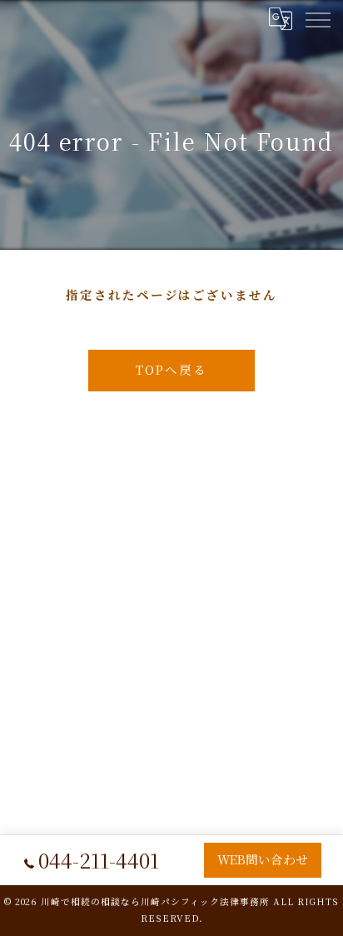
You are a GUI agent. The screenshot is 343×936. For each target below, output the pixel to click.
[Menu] (317, 18)
